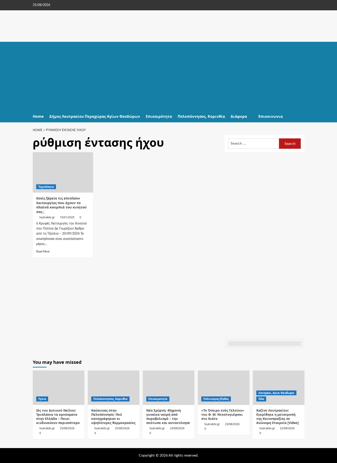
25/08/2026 (67, 428)
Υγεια (42, 399)
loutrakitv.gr (47, 217)
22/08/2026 (287, 428)
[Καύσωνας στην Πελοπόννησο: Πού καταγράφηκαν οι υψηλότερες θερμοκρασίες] (113, 387)
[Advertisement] (168, 76)
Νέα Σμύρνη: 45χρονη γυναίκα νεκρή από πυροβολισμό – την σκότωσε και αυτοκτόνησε (168, 416)
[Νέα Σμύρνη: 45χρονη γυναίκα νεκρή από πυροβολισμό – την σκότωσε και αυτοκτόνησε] (168, 387)
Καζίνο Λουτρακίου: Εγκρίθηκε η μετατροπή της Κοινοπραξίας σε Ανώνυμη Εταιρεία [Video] (277, 416)
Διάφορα (239, 116)
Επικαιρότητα (159, 116)
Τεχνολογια (46, 187)
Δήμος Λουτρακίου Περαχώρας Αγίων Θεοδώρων (94, 116)
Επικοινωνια (270, 116)
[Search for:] (253, 143)
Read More (43, 251)
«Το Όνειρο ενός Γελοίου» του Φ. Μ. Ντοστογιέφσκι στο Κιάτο (222, 414)
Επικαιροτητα (157, 399)
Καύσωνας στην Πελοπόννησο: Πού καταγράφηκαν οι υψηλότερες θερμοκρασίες (113, 416)
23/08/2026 (177, 428)
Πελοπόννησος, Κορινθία (201, 116)
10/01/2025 (67, 217)
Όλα (261, 399)
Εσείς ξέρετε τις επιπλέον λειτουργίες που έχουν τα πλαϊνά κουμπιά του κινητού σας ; (61, 205)
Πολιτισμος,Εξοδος (216, 399)
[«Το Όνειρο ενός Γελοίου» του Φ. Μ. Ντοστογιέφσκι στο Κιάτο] (223, 387)
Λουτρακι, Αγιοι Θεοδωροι (276, 393)
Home (38, 116)
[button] (301, 116)
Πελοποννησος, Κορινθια (110, 399)
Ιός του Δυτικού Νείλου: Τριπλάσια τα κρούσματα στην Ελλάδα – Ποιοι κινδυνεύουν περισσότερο (58, 416)
